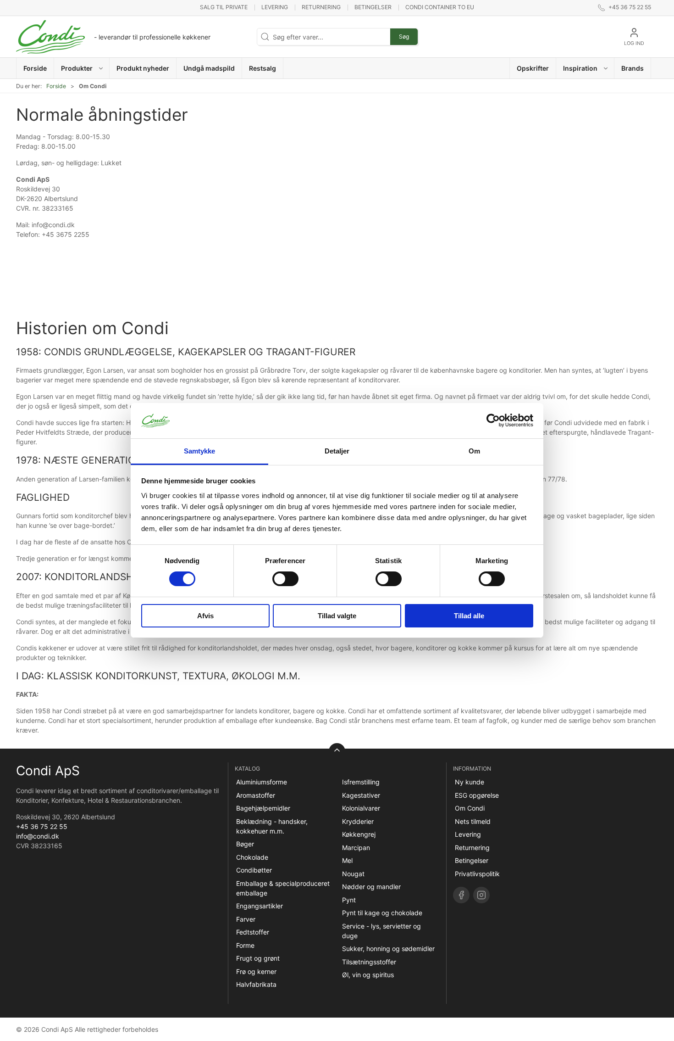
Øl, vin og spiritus (368, 975)
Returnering (321, 7)
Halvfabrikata (256, 984)
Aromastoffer (255, 795)
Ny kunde (469, 782)
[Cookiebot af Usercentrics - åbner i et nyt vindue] (493, 420)
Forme (245, 945)
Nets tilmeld (473, 821)
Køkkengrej (359, 834)
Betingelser (373, 7)
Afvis (205, 616)
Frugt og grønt (258, 958)
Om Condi (470, 808)
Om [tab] (474, 451)
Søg (404, 36)
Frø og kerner (256, 971)
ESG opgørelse (477, 795)
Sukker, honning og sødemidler (388, 948)
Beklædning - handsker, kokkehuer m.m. (272, 826)
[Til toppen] (337, 751)
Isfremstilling (361, 782)
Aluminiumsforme (261, 782)
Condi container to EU (439, 7)
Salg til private (224, 7)
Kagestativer (361, 795)
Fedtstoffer (252, 932)
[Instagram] (481, 895)
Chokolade (252, 857)
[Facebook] (461, 895)
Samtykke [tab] (199, 451)
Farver (245, 919)
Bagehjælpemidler (263, 808)
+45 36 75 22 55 (41, 826)
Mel (347, 860)
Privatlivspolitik (477, 874)
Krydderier (358, 821)
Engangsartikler (259, 906)
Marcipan (356, 847)
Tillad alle (469, 616)
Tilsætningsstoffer (369, 962)
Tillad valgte (337, 616)
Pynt (349, 900)
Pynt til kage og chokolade (382, 913)
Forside (56, 86)
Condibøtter (254, 870)
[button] (82, 68)
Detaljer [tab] (337, 451)
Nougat (353, 874)
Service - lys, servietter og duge (381, 931)
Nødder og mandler (371, 886)
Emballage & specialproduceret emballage (283, 888)
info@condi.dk (37, 836)
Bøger (245, 844)
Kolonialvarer (361, 808)
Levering (274, 7)
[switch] (285, 578)
